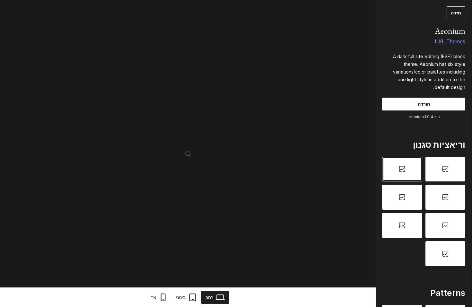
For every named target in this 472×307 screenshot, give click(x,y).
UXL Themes (450, 41)
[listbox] (423, 211)
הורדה (424, 104)
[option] (445, 169)
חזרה (456, 12)
